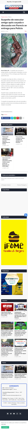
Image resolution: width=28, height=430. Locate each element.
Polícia (9, 16)
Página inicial (4, 16)
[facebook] (7, 413)
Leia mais (3, 424)
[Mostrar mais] (23, 118)
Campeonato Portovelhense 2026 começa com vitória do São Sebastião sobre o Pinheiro (20, 315)
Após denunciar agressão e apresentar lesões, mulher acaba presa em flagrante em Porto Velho (7, 162)
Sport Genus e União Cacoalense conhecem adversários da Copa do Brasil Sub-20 (20, 333)
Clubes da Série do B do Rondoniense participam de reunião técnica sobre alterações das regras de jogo (20, 351)
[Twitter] (12, 118)
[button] (3, 12)
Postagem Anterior (6, 185)
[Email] (20, 118)
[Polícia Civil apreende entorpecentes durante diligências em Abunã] (7, 131)
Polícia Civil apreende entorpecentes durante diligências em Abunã (6, 140)
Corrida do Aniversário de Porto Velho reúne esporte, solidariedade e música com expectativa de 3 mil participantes (7, 351)
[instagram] (17, 413)
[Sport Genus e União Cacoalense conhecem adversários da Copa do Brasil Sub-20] (21, 326)
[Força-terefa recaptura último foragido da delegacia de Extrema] (21, 131)
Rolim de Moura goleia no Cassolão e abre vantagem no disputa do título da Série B (7, 333)
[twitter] (11, 413)
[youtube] (14, 413)
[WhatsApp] (15, 118)
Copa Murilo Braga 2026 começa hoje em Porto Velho (6, 314)
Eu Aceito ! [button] (5, 427)
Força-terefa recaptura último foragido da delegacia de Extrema (20, 139)
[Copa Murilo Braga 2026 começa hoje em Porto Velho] (7, 307)
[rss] (20, 413)
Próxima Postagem (21, 185)
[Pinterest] (17, 118)
